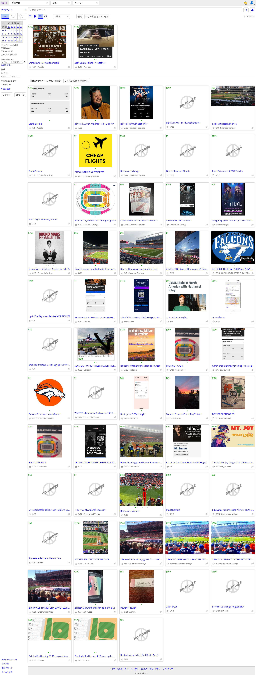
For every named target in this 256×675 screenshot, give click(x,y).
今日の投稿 (8, 51)
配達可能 (7, 84)
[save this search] (252, 9)
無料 (5, 72)
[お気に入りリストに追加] (30, 67)
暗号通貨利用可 (9, 81)
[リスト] (30, 16)
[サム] (35, 16)
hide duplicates (10, 54)
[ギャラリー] (40, 16)
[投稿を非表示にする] (69, 67)
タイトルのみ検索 (10, 45)
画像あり (7, 48)
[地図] (45, 16)
